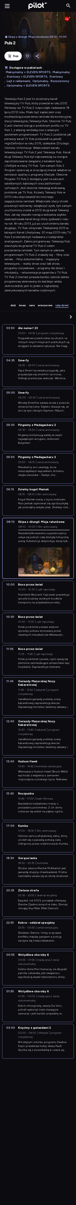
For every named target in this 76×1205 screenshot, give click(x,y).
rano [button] (32, 305)
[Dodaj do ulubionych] (27, 56)
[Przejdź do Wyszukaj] (68, 6)
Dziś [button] (13, 305)
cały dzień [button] (61, 305)
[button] (71, 316)
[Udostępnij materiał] (37, 56)
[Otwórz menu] (7, 6)
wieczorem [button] (45, 305)
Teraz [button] (22, 305)
